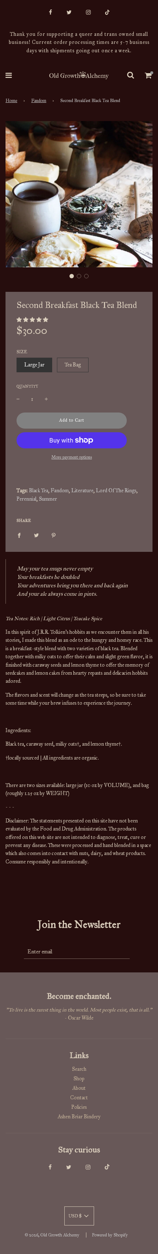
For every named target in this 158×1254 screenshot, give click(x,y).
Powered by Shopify (110, 1235)
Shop (79, 1079)
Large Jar (34, 365)
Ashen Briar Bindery (79, 1117)
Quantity (27, 386)
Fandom (38, 100)
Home (11, 100)
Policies (79, 1107)
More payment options (71, 457)
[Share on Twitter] (36, 535)
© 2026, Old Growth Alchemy (52, 1235)
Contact (79, 1098)
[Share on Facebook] (19, 535)
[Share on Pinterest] (54, 535)
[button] (71, 276)
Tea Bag (73, 365)
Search (79, 1069)
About (79, 1088)
